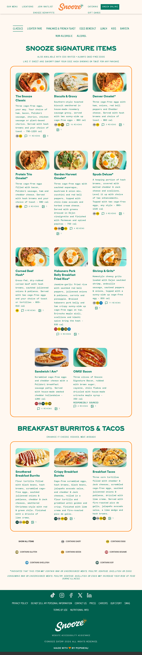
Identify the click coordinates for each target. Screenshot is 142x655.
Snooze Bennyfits (43, 13)
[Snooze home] (71, 7)
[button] (32, 106)
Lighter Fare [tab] (34, 28)
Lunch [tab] (103, 28)
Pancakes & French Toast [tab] (61, 28)
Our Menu (12, 7)
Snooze (71, 625)
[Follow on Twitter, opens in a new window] (80, 596)
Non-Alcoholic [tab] (64, 35)
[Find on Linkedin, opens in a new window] (89, 596)
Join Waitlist (45, 7)
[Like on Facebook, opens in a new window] (71, 596)
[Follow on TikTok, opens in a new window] (52, 596)
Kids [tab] (113, 28)
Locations (27, 7)
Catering (93, 7)
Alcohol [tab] (82, 35)
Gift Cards (94, 13)
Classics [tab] (18, 28)
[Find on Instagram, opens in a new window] (61, 596)
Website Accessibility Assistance (71, 635)
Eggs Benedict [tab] (88, 28)
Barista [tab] (124, 28)
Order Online (110, 7)
